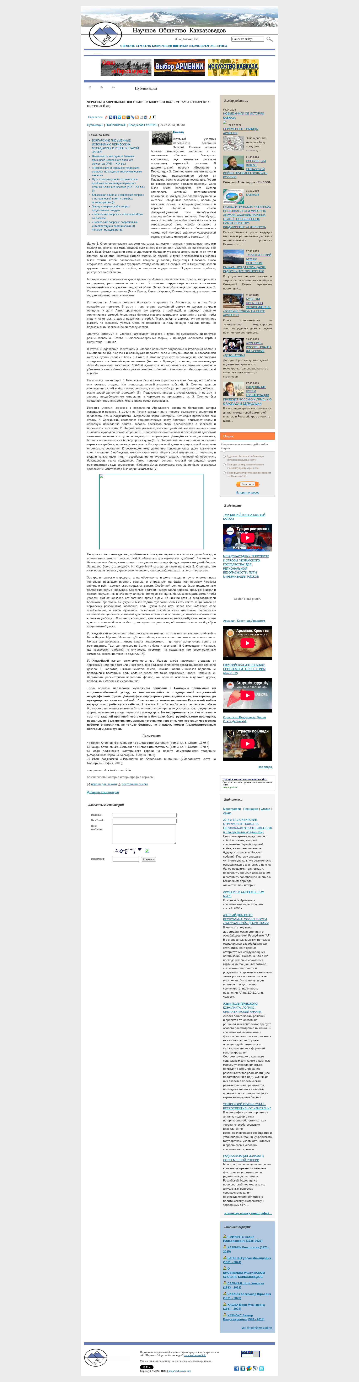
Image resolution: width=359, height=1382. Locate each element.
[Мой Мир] (128, 117)
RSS (196, 39)
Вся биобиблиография (257, 1327)
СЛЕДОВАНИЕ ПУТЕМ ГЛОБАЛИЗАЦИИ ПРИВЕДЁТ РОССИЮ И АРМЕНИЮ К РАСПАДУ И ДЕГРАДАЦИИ (247, 395)
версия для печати (104, 784)
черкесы (147, 777)
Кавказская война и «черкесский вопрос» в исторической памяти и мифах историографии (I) (118, 198)
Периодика (250, 808)
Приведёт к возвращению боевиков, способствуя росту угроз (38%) (245, 466)
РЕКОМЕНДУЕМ (199, 46)
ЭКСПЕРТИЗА (218, 46)
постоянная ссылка (135, 784)
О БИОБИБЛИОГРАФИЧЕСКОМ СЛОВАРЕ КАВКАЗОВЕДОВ (244, 1272)
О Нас (178, 39)
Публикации (95, 125)
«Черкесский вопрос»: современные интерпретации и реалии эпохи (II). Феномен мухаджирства (115, 225)
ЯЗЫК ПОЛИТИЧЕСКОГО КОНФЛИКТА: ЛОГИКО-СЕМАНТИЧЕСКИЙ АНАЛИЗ (242, 1007)
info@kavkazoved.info (179, 1371)
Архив (227, 813)
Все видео (265, 766)
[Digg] (141, 117)
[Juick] (150, 117)
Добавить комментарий (103, 792)
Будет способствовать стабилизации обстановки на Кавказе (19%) (245, 457)
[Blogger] (137, 117)
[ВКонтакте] (111, 117)
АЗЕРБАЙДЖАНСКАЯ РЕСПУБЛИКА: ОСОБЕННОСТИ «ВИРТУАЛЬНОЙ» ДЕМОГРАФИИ (246, 919)
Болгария (112, 777)
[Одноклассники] (124, 117)
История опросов (247, 492)
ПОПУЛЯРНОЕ (116, 125)
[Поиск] (268, 39)
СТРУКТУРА (143, 46)
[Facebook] (115, 117)
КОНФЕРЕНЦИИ (162, 46)
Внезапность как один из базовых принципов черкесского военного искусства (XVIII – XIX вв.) (113, 160)
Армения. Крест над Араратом (244, 620)
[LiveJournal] (132, 117)
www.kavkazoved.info (195, 1355)
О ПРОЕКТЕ (127, 46)
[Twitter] (119, 117)
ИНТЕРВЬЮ (180, 46)
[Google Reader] (146, 117)
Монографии (232, 808)
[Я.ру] (106, 117)
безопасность (96, 777)
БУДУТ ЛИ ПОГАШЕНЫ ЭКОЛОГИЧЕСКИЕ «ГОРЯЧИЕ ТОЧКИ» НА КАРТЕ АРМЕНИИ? (247, 307)
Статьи (265, 808)
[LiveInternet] (154, 117)
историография (130, 777)
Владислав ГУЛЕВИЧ (143, 125)
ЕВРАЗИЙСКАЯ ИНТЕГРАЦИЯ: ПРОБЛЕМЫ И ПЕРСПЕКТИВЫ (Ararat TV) (244, 669)
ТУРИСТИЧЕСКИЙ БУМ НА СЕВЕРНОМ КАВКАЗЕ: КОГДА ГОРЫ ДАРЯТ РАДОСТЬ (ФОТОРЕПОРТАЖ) (247, 263)
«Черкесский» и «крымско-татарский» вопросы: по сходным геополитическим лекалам (117, 171)
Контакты (188, 39)
